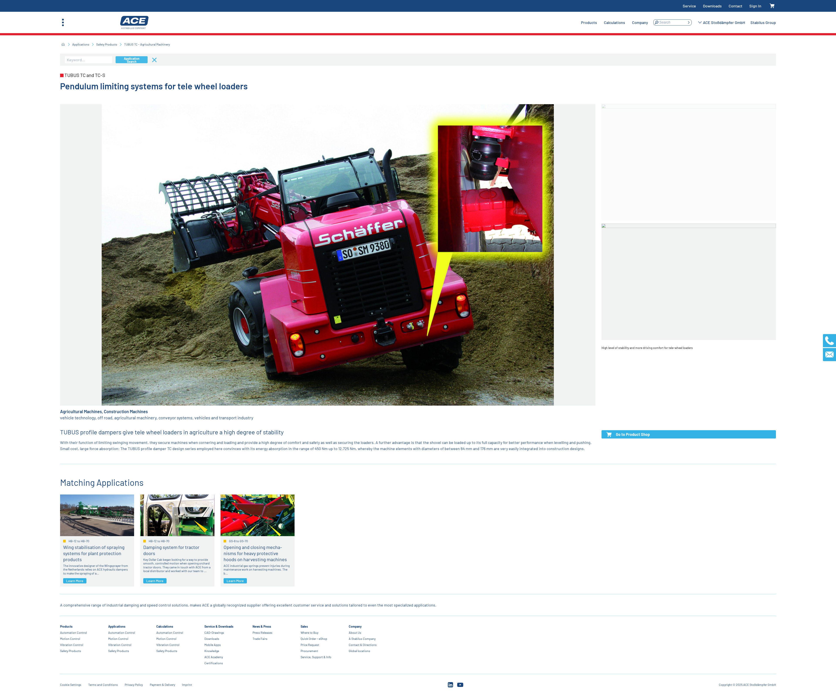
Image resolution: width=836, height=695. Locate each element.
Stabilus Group (763, 22)
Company (355, 626)
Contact (735, 5)
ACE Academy (213, 657)
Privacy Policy (134, 685)
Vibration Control (71, 645)
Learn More (74, 581)
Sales (304, 626)
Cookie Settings (70, 685)
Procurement (309, 651)
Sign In (755, 5)
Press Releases (262, 632)
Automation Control (73, 632)
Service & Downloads (218, 626)
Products (66, 626)
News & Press (262, 626)
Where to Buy (309, 632)
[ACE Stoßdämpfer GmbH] (134, 22)
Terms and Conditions (103, 685)
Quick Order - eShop (314, 639)
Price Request (310, 645)
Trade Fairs (260, 639)
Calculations (164, 626)
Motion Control (70, 639)
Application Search (132, 60)
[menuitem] (589, 22)
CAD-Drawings (214, 632)
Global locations (359, 651)
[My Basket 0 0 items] (772, 6)
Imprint (187, 685)
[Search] (689, 22)
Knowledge (211, 651)
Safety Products (106, 44)
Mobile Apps (212, 645)
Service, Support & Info (316, 657)
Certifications (213, 663)
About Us (355, 632)
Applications (80, 44)
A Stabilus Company (362, 639)
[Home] (63, 44)
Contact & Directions (363, 645)
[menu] (614, 22)
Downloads (712, 5)
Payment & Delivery (162, 685)
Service (689, 5)
